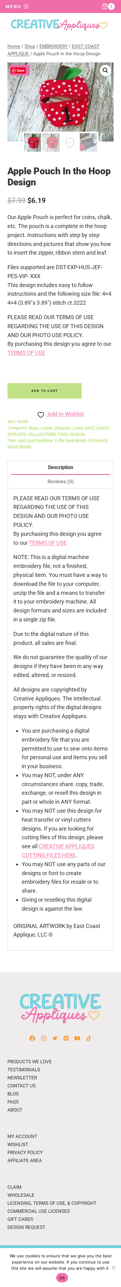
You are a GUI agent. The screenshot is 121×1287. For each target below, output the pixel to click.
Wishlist (17, 1144)
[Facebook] (32, 1038)
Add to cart (44, 390)
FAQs (13, 1102)
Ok (62, 1277)
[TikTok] (88, 1038)
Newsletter (22, 1078)
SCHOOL (77, 434)
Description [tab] (60, 467)
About (14, 1110)
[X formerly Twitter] (54, 1038)
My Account (22, 1136)
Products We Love (29, 1062)
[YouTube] (77, 1038)
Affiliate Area (24, 1160)
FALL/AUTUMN (42, 434)
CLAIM (14, 1187)
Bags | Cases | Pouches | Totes (56, 427)
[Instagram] (43, 1038)
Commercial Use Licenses (38, 1211)
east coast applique (35, 440)
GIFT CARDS (20, 1219)
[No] (113, 1267)
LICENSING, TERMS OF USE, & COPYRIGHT (51, 1203)
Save (21, 70)
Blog (13, 1094)
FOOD (63, 434)
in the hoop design (71, 440)
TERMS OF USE (26, 352)
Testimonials (23, 1070)
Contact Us (21, 1086)
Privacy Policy (25, 1152)
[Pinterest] (66, 1038)
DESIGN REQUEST (26, 1227)
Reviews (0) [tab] (60, 482)
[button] (105, 70)
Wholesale (20, 1195)
